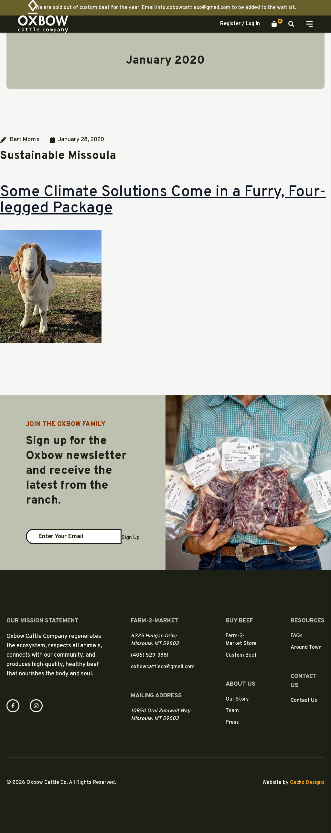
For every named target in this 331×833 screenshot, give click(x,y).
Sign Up (131, 538)
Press (232, 722)
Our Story (237, 699)
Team (232, 711)
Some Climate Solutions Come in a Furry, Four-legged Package (163, 200)
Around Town (306, 647)
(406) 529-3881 (150, 655)
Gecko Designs (307, 782)
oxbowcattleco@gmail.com (163, 667)
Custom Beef (241, 655)
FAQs (297, 636)
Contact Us (304, 700)
